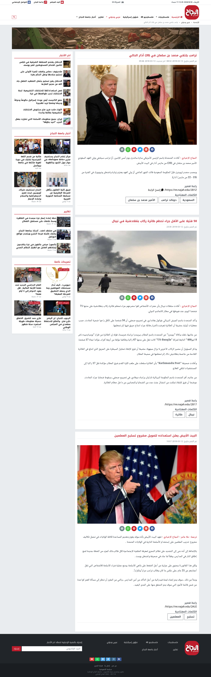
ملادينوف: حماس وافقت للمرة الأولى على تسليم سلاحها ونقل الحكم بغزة (41, 73)
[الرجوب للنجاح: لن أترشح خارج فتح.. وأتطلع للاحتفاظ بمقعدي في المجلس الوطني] (56, 308)
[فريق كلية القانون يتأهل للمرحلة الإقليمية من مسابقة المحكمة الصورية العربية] (56, 179)
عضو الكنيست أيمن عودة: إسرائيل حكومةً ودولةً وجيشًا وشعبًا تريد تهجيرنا (38, 102)
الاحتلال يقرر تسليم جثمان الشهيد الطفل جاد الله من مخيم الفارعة (39, 83)
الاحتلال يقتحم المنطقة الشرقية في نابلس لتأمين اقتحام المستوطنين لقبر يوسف (40, 64)
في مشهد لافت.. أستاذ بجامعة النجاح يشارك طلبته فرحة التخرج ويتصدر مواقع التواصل (36, 233)
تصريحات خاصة (62, 262)
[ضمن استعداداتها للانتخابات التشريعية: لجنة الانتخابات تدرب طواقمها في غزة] (66, 93)
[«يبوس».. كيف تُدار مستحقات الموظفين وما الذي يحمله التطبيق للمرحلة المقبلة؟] (56, 274)
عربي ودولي (114, 17)
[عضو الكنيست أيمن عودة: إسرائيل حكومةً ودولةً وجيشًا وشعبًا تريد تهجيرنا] (66, 102)
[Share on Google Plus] (146, 149)
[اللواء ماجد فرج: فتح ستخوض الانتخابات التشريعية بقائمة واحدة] (66, 112)
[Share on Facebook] (152, 149)
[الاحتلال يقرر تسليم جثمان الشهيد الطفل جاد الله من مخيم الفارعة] (66, 83)
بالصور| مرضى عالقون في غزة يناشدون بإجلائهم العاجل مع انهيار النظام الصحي (36, 246)
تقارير (101, 17)
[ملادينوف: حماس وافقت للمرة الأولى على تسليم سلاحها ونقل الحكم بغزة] (66, 74)
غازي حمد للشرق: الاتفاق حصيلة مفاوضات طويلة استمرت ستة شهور (28, 321)
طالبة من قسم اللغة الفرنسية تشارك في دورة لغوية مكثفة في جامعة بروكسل (28, 161)
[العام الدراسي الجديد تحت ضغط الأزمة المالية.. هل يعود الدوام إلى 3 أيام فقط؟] (27, 274)
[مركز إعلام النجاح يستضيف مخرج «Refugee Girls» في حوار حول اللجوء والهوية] (56, 146)
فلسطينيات (163, 17)
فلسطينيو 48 (147, 17)
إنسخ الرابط (154, 190)
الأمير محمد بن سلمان (141, 200)
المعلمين (175, 616)
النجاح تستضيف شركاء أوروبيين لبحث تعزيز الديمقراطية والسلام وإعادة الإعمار (30, 194)
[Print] (122, 149)
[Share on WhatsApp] (128, 149)
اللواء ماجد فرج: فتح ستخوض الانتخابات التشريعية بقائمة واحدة (42, 111)
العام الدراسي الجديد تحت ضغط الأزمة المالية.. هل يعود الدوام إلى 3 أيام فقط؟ (28, 289)
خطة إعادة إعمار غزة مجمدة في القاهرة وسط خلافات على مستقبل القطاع (36, 220)
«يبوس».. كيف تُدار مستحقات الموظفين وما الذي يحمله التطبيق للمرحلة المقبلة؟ (58, 289)
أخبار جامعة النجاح (87, 17)
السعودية (188, 200)
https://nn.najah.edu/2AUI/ (181, 606)
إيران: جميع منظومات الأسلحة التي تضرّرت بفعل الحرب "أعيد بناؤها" (38, 121)
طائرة (178, 414)
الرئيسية (196, 22)
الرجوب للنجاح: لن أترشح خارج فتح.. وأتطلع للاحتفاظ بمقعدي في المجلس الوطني (57, 323)
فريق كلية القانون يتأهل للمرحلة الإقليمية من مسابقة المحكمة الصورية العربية (58, 194)
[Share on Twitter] (140, 149)
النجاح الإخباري (192, 12)
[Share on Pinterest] (134, 149)
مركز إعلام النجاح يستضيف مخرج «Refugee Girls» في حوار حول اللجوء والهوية (57, 159)
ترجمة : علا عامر (188, 537)
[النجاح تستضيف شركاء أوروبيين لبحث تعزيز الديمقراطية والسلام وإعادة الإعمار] (27, 179)
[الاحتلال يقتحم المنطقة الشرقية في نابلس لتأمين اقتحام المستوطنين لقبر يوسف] (66, 64)
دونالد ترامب (169, 200)
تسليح (190, 616)
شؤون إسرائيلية (130, 17)
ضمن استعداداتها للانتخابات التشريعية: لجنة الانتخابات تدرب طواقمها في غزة (40, 92)
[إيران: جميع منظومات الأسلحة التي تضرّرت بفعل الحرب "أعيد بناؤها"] (66, 121)
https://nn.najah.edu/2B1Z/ (180, 190)
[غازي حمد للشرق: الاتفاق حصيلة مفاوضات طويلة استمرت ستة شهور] (27, 308)
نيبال (191, 414)
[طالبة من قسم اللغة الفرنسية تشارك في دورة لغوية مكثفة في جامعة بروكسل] (27, 146)
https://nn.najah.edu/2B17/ (181, 404)
